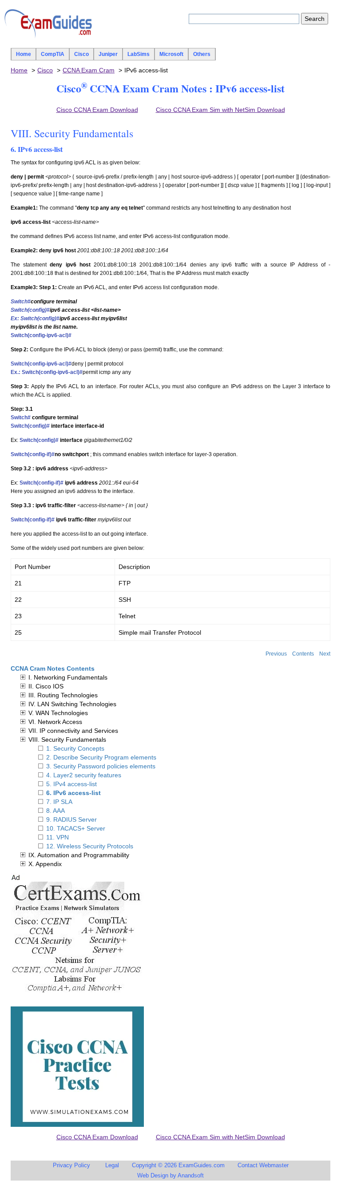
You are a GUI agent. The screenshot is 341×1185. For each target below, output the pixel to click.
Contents (303, 654)
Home (23, 54)
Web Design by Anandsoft (170, 1175)
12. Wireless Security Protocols (89, 846)
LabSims (138, 54)
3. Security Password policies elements (100, 766)
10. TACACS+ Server (75, 828)
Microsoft (171, 54)
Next (324, 654)
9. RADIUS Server (71, 819)
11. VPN (57, 837)
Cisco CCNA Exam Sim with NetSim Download (220, 109)
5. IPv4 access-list (71, 783)
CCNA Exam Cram (89, 70)
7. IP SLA (59, 801)
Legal (112, 1165)
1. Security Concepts (75, 748)
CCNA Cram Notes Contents (53, 668)
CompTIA (52, 54)
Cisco (81, 54)
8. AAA (55, 810)
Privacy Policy (71, 1165)
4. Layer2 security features (83, 775)
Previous (276, 654)
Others (201, 54)
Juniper (108, 54)
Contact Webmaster (263, 1165)
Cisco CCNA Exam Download (97, 109)
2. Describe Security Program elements (101, 757)
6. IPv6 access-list (73, 792)
